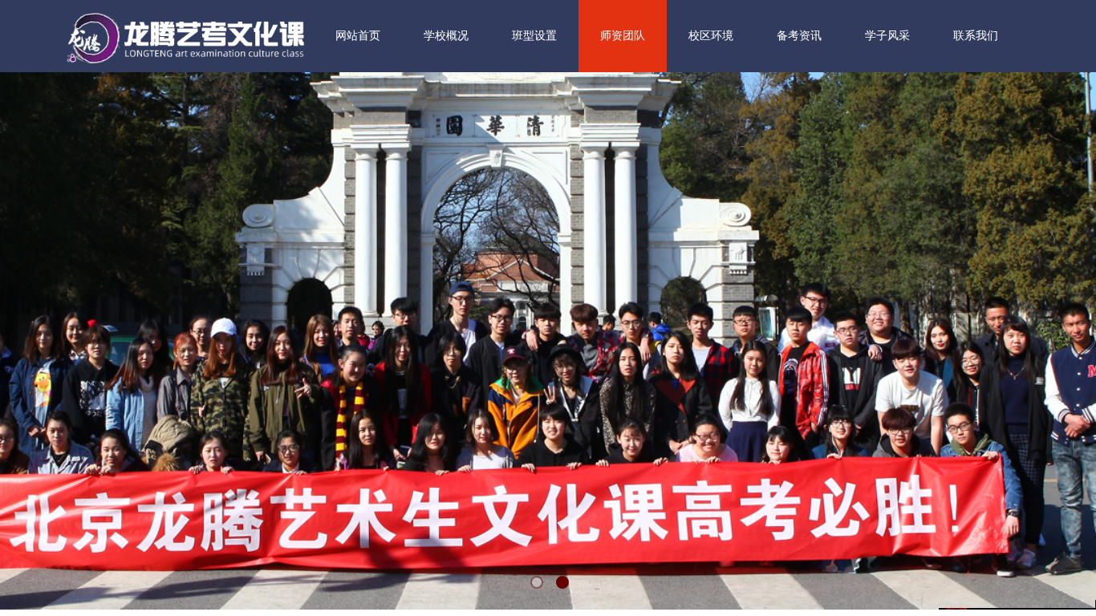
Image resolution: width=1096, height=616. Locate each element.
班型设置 (534, 36)
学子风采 (887, 36)
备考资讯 (799, 36)
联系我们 (975, 36)
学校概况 (446, 36)
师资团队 (622, 36)
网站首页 (357, 36)
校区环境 (710, 36)
